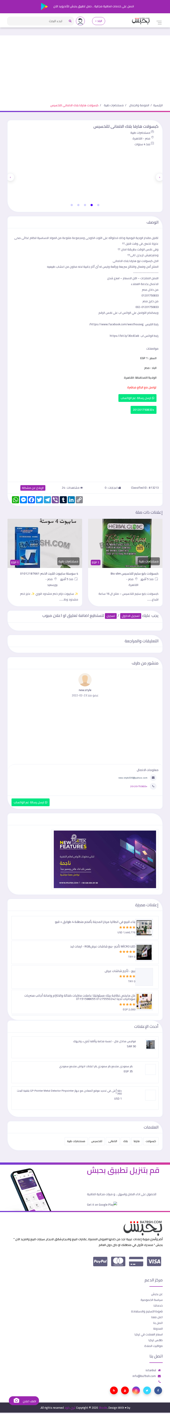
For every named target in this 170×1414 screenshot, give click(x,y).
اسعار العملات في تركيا (149, 1334)
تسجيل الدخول (131, 616)
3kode (103, 1407)
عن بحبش (157, 1294)
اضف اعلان (29, 1401)
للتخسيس (96, 1141)
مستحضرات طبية (114, 105)
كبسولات (151, 1141)
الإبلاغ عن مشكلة (33, 488)
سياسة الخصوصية (152, 1299)
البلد (100, 21)
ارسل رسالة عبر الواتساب (136, 398)
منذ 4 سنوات (142, 144)
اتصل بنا (158, 1322)
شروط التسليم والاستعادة (147, 1311)
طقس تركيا (156, 1340)
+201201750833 (143, 410)
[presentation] (160, 177)
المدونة (158, 1328)
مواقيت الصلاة (153, 1345)
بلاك (125, 1141)
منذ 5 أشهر (147, 579)
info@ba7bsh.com (144, 1376)
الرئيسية (158, 105)
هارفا (137, 1141)
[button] (98, 205)
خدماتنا (158, 1305)
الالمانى (112, 1141)
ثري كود (69, 1407)
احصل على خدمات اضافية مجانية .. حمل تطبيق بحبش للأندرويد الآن (93, 6)
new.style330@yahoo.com (132, 777)
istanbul (151, 1370)
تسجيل (110, 616)
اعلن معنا (157, 1317)
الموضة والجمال (139, 105)
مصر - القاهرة (141, 138)
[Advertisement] (85, 66)
